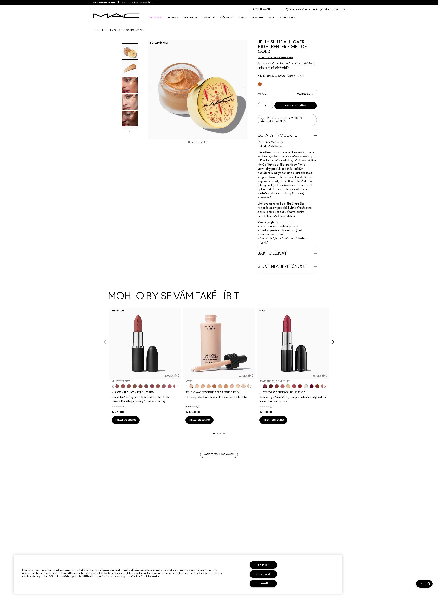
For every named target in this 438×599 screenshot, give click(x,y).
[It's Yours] (311, 386)
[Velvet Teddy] (117, 386)
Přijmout (263, 565)
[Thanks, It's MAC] (282, 386)
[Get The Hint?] (169, 386)
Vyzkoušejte (305, 94)
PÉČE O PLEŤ (226, 18)
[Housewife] (271, 386)
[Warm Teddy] (134, 386)
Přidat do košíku (295, 106)
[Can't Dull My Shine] (317, 386)
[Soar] (146, 386)
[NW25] (203, 386)
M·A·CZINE (258, 18)
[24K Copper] (260, 84)
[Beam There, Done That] (265, 386)
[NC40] (208, 386)
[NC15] (237, 386)
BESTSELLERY (191, 18)
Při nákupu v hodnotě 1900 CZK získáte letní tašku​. (123, 3)
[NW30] (232, 386)
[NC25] (243, 386)
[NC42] (220, 386)
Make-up (107, 30)
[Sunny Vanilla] (288, 386)
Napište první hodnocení (219, 454)
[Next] (176, 386)
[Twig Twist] (152, 386)
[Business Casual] (276, 386)
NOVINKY (173, 18)
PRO (271, 18)
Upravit (263, 583)
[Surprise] (306, 386)
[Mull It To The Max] (123, 386)
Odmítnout (263, 574)
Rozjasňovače (135, 30)
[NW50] (214, 386)
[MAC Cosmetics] (116, 15)
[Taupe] (129, 386)
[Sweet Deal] (158, 386)
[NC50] (226, 386)
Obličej (118, 30)
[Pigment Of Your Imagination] (294, 386)
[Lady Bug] (300, 386)
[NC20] (197, 386)
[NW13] (191, 386)
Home (96, 30)
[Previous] (113, 386)
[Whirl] (140, 386)
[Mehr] (164, 386)
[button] (424, 584)
